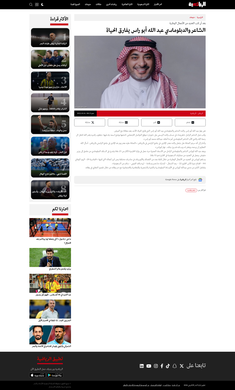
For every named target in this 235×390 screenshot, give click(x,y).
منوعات (88, 4)
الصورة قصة (75, 4)
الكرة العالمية (127, 4)
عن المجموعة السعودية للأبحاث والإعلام (136, 385)
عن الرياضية (176, 385)
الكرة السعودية (143, 4)
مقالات (98, 4)
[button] (36, 4)
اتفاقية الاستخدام (156, 385)
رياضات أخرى (111, 4)
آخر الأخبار (158, 4)
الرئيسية (200, 17)
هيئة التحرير (167, 385)
